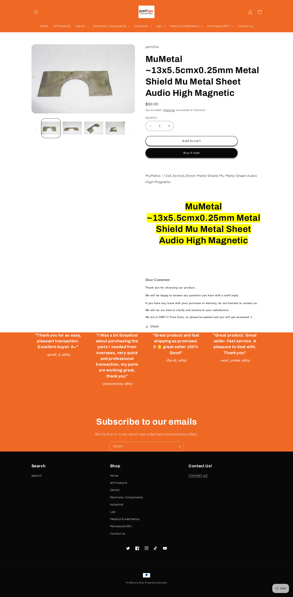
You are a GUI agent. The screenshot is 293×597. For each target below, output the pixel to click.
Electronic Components (126, 497)
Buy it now (191, 152)
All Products (118, 482)
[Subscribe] (179, 446)
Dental (115, 490)
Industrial (116, 504)
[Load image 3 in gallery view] (93, 128)
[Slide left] (35, 128)
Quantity (151, 117)
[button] (36, 12)
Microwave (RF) (121, 526)
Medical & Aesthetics (125, 519)
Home (114, 475)
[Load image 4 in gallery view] (115, 128)
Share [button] (154, 326)
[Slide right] (130, 128)
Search (36, 475)
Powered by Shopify (156, 583)
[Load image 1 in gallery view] (51, 128)
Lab (113, 512)
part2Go (139, 583)
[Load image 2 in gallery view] (72, 128)
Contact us (117, 533)
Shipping (169, 110)
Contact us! (198, 475)
